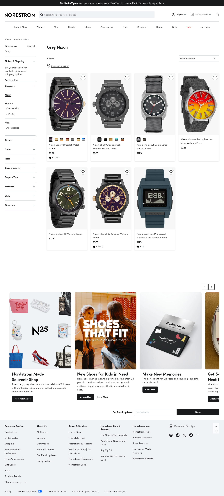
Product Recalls (13, 476)
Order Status (11, 437)
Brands (17, 39)
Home (159, 27)
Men (56, 27)
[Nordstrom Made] (40, 330)
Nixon (8, 94)
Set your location (60, 65)
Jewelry (10, 113)
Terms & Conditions (57, 491)
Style (7, 195)
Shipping (9, 443)
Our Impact (43, 443)
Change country (13, 482)
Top (216, 430)
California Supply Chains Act (85, 491)
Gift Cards (150, 389)
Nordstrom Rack (141, 431)
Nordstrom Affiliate (143, 458)
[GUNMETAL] (72, 139)
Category (10, 86)
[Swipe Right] (211, 287)
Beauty (71, 27)
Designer (142, 27)
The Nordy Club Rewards (114, 435)
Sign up (198, 412)
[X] (184, 435)
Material (9, 186)
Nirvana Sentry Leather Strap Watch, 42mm (196, 141)
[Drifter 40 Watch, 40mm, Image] (67, 198)
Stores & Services (78, 426)
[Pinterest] (178, 435)
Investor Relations (142, 437)
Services (205, 27)
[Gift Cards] (171, 330)
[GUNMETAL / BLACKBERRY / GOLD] (50, 139)
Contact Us (11, 432)
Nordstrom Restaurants (81, 458)
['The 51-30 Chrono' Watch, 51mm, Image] (111, 198)
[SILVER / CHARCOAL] (138, 139)
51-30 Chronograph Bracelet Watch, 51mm (107, 146)
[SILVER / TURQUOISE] (116, 139)
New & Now (20, 27)
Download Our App (184, 426)
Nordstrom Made (23, 398)
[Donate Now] (105, 330)
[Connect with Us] (198, 435)
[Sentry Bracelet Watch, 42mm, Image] (67, 104)
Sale (189, 27)
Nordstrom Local (78, 464)
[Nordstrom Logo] (20, 15)
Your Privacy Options (27, 491)
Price (7, 158)
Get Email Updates (46, 455)
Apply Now (158, 3)
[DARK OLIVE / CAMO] (144, 139)
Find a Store (75, 432)
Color (8, 149)
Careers (41, 437)
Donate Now (86, 396)
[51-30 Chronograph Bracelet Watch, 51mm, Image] (111, 104)
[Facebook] (191, 435)
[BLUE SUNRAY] (83, 139)
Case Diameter (13, 168)
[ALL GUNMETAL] (99, 139)
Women (40, 27)
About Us (42, 426)
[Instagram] (171, 435)
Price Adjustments (14, 458)
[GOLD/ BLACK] (78, 139)
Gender (9, 140)
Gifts (174, 27)
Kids (125, 27)
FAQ (7, 470)
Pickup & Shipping (14, 61)
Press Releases (140, 443)
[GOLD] (56, 139)
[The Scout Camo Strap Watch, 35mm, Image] (155, 104)
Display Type (11, 177)
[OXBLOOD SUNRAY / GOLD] (67, 139)
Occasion (10, 205)
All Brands (42, 432)
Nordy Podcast (44, 461)
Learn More (102, 396)
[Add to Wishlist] (83, 77)
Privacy (8, 491)
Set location (11, 80)
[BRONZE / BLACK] (122, 139)
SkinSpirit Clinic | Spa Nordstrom (80, 451)
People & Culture (45, 449)
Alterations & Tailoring (80, 443)
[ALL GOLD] (110, 139)
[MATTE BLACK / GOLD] (105, 139)
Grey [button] (7, 51)
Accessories (107, 27)
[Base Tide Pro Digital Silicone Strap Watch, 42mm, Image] (155, 198)
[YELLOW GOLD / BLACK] (61, 139)
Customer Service (14, 426)
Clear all (31, 45)
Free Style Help (77, 437)
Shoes (88, 27)
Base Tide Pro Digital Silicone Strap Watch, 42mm (152, 235)
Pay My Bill (106, 450)
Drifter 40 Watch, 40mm (65, 233)
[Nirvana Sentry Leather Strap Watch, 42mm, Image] (199, 104)
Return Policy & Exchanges (13, 451)
